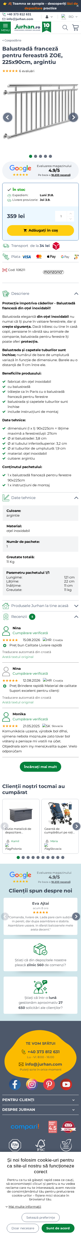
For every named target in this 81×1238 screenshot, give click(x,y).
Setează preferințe (40, 1218)
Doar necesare (22, 1228)
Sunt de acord (58, 1228)
